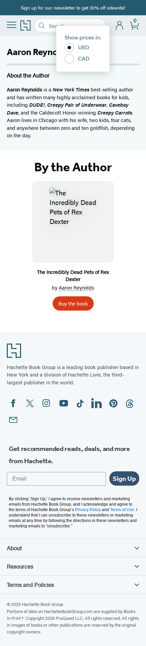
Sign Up (124, 478)
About (14, 548)
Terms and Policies (30, 584)
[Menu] (11, 25)
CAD (84, 58)
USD (83, 47)
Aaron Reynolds (76, 287)
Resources (20, 566)
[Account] (120, 26)
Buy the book (73, 303)
